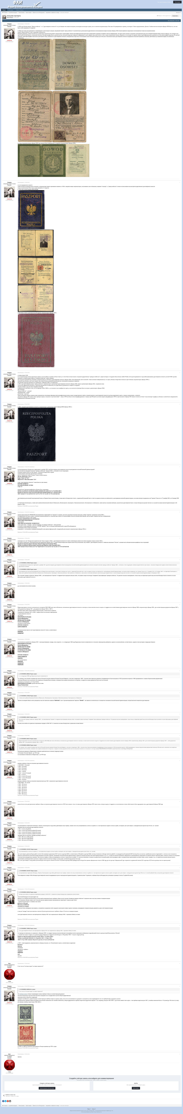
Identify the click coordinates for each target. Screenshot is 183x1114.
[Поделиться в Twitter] (6, 1101)
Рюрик (31, 562)
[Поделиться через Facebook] (3, 1101)
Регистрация (177, 2)
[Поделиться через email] (10, 1101)
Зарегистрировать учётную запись (47, 1088)
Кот (31, 989)
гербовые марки (23, 994)
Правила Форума (19, 10)
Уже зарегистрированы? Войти (164, 2)
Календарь (11, 10)
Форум (4, 10)
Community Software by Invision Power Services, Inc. (91, 1111)
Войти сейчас (136, 1088)
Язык (88, 1109)
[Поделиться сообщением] (179, 23)
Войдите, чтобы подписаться (164, 15)
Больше (178, 12)
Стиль (93, 1109)
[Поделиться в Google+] (8, 1101)
